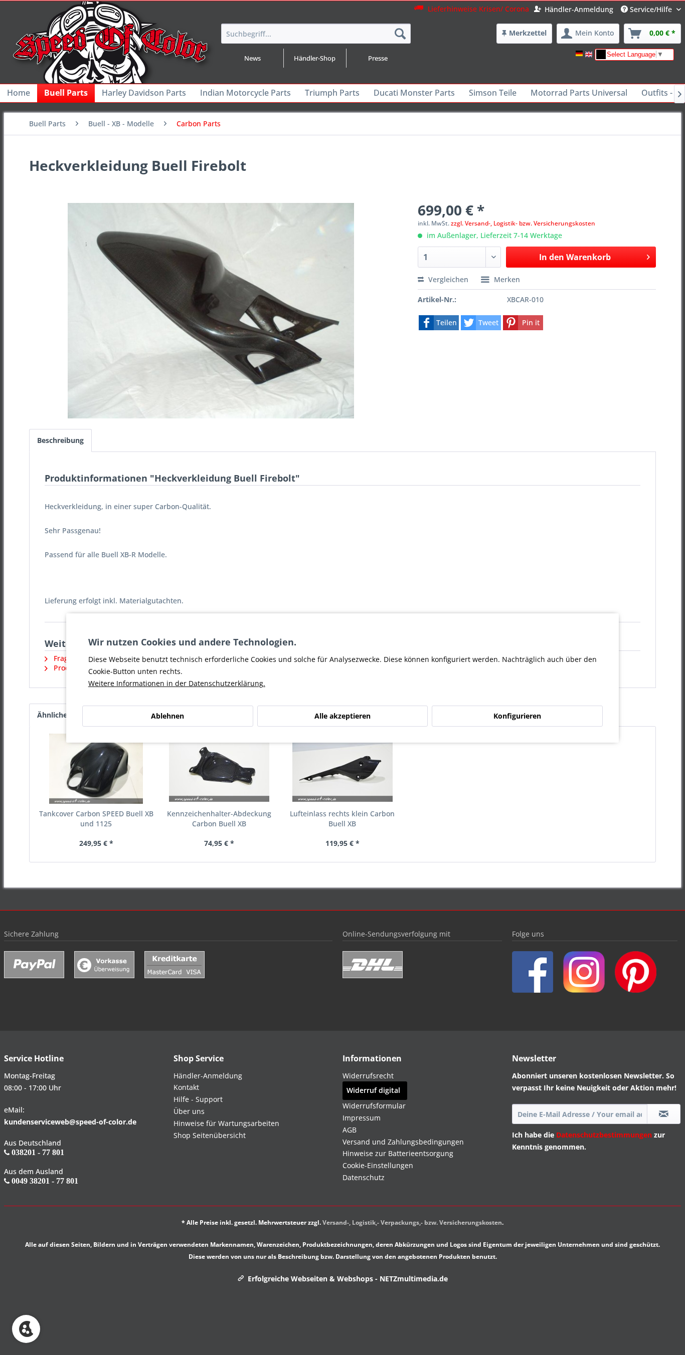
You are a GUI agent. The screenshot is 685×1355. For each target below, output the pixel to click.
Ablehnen (167, 716)
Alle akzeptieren (342, 716)
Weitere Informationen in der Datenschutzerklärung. (176, 683)
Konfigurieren (517, 716)
